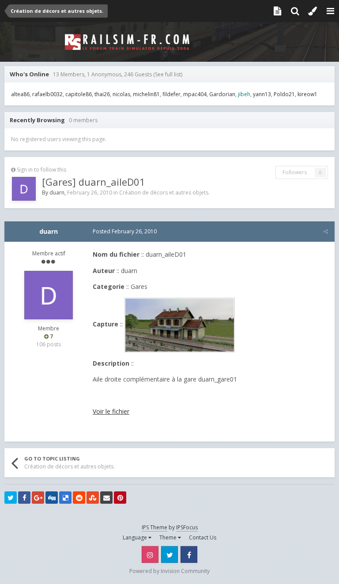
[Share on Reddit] (79, 497)
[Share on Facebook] (24, 497)
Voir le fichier (111, 411)
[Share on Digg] (51, 497)
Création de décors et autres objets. (164, 192)
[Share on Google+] (38, 497)
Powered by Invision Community (169, 571)
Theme (168, 537)
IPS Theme (154, 527)
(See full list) (167, 74)
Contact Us (202, 537)
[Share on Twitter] (10, 497)
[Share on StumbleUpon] (93, 497)
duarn (56, 192)
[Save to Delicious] (65, 497)
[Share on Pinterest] (120, 497)
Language (135, 537)
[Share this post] (326, 231)
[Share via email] (106, 497)
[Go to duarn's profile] (24, 189)
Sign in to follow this (41, 169)
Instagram (150, 554)
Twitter (169, 554)
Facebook (189, 554)
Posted (125, 231)
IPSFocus (187, 527)
